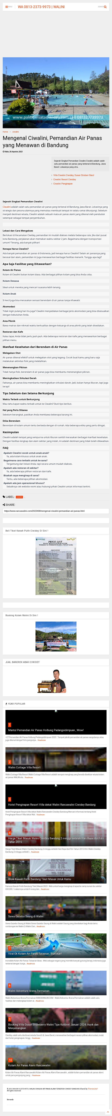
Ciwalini (7, 206)
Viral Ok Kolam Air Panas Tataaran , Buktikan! (35, 953)
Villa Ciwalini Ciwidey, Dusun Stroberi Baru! (73, 175)
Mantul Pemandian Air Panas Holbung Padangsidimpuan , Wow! (46, 730)
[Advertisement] (56, 34)
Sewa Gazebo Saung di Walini (25, 916)
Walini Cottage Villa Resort (24, 767)
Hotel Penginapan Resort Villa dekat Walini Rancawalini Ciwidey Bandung (51, 804)
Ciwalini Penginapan (63, 183)
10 (10, 1060)
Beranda (10, 1100)
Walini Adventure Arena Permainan (28, 991)
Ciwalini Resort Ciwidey (64, 179)
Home (5, 132)
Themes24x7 (93, 1089)
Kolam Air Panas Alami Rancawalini (29, 1065)
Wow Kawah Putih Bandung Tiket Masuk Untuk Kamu (39, 879)
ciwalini (15, 132)
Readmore (42, 740)
